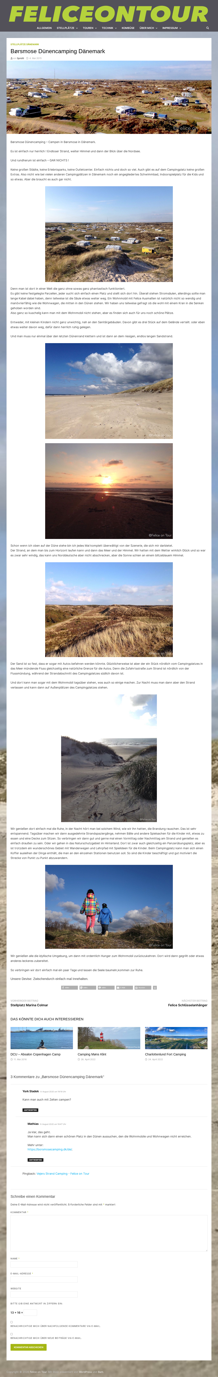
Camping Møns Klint (92, 1054)
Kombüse (128, 28)
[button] (69, 988)
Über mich (147, 28)
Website (16, 1288)
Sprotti (20, 58)
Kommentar (19, 1212)
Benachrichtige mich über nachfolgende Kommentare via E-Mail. (56, 1326)
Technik (107, 28)
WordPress (85, 1371)
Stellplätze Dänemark (25, 44)
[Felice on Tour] (109, 14)
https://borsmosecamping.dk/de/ (50, 1149)
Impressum (170, 28)
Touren (88, 28)
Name (15, 1258)
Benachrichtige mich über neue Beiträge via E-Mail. (46, 1338)
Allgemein (44, 28)
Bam (100, 1371)
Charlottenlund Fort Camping (165, 1054)
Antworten (30, 1110)
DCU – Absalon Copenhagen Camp (35, 1054)
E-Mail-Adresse (22, 1273)
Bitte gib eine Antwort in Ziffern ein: (37, 1303)
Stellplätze (65, 28)
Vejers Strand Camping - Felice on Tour (63, 1173)
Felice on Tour (38, 1371)
